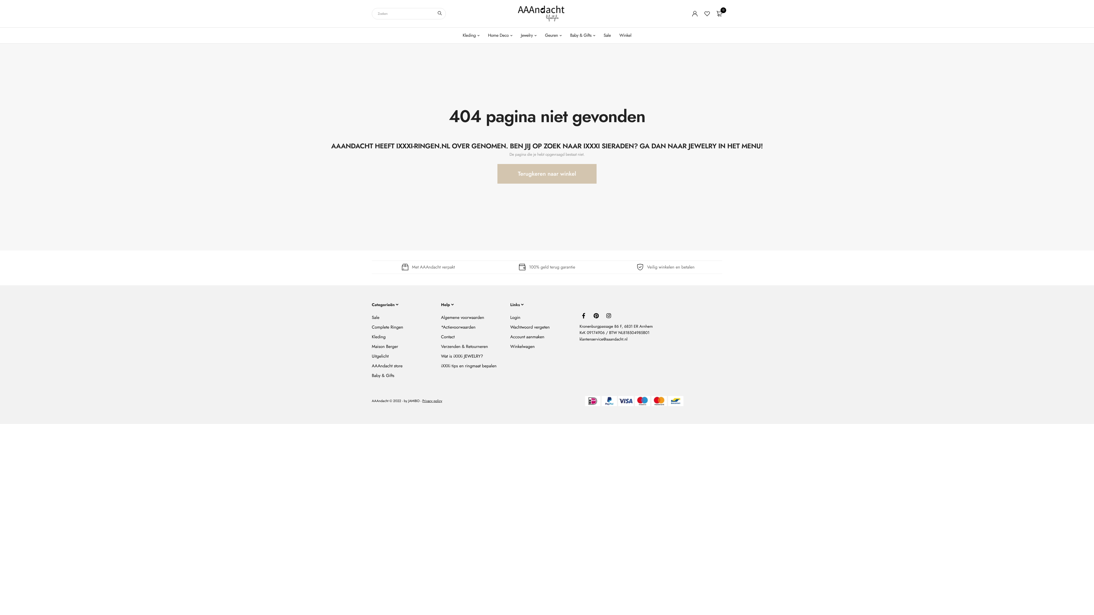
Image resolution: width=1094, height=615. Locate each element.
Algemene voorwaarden (462, 317)
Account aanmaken (527, 337)
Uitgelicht (380, 356)
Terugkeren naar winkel (547, 174)
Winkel (625, 35)
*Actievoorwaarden (458, 327)
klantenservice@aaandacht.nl (603, 339)
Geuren (551, 35)
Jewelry (527, 35)
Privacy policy (432, 401)
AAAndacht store (387, 366)
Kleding (469, 35)
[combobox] (409, 13)
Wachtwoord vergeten (530, 327)
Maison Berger (385, 346)
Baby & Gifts (580, 35)
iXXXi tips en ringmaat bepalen (469, 366)
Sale (607, 35)
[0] (719, 14)
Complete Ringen (387, 327)
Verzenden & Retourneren (464, 346)
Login (515, 317)
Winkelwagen (522, 346)
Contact (448, 337)
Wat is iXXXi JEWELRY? (462, 356)
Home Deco (498, 35)
